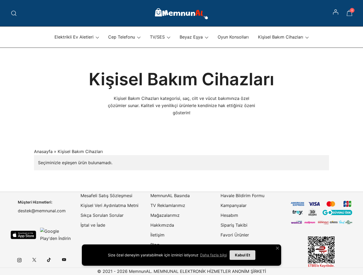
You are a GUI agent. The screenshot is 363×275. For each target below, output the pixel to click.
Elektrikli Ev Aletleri (74, 37)
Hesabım (229, 215)
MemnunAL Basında (170, 195)
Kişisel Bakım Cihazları (280, 37)
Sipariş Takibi (234, 225)
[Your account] (336, 13)
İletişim (157, 235)
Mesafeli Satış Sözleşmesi (106, 195)
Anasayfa (43, 151)
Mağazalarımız (165, 215)
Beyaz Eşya (191, 37)
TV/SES (157, 37)
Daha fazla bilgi (213, 255)
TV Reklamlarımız (167, 205)
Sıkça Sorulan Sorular (102, 215)
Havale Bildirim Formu (242, 195)
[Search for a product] (14, 13)
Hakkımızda (162, 225)
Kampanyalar (234, 205)
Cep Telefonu (121, 37)
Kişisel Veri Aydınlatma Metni (109, 205)
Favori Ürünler (235, 235)
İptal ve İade (93, 225)
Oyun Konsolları (233, 37)
